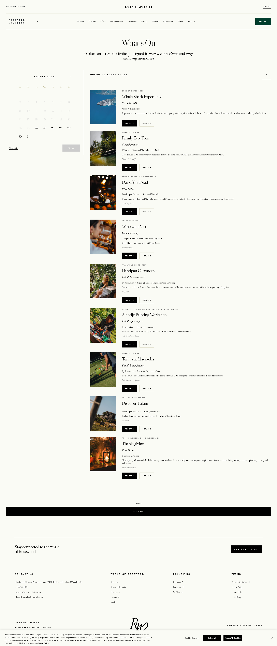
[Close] (272, 638)
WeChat (178, 592)
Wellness (155, 21)
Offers (103, 21)
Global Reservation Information (29, 597)
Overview (92, 21)
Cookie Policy (237, 587)
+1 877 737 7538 (21, 587)
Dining (144, 21)
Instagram (179, 587)
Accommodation (116, 21)
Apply (71, 148)
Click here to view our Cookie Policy (34, 643)
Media (113, 602)
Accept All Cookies (232, 638)
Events (180, 21)
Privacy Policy (237, 592)
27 (52, 128)
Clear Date (13, 148)
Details (147, 123)
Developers (115, 592)
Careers (115, 597)
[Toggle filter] (266, 74)
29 (69, 128)
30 (20, 136)
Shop (190, 21)
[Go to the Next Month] (70, 76)
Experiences (168, 21)
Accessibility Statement (241, 582)
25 (36, 128)
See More (138, 511)
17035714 (34, 623)
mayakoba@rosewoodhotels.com (28, 592)
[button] (266, 74)
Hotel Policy (236, 597)
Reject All (212, 638)
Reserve (129, 123)
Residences (132, 21)
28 (60, 128)
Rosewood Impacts (118, 587)
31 (28, 136)
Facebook (178, 582)
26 (44, 128)
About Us (114, 582)
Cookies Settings (191, 638)
